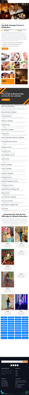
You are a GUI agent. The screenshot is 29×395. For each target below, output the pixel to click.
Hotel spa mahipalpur (25, 332)
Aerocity (4, 317)
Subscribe (24, 361)
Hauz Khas (18, 319)
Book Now (4, 48)
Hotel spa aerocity (18, 335)
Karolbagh (4, 321)
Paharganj (18, 323)
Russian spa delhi (18, 332)
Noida (11, 323)
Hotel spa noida (11, 335)
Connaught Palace (10, 332)
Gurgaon (4, 319)
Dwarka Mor (18, 317)
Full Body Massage (4, 380)
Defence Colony (11, 317)
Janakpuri (25, 319)
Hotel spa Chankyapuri (25, 337)
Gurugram (11, 319)
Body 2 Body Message (4, 383)
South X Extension (4, 332)
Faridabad (25, 317)
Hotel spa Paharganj (11, 337)
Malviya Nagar (4, 323)
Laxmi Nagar (18, 321)
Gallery (16, 374)
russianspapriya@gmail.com (20, 384)
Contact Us (17, 375)
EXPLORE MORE (5, 99)
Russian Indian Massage (4, 384)
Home (16, 370)
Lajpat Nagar (11, 321)
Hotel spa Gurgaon (3, 335)
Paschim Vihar (25, 323)
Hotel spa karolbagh (4, 337)
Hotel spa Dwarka (25, 335)
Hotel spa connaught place (18, 337)
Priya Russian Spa (4, 393)
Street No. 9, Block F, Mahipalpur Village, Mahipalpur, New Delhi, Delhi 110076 (20, 382)
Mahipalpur (25, 321)
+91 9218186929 (18, 387)
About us (16, 371)
